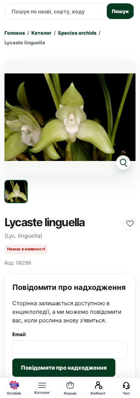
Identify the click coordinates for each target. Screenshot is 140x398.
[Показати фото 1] (16, 191)
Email (19, 334)
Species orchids (77, 33)
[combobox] (54, 11)
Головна (14, 33)
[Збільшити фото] (70, 117)
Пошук (120, 11)
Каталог (41, 33)
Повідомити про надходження (64, 367)
